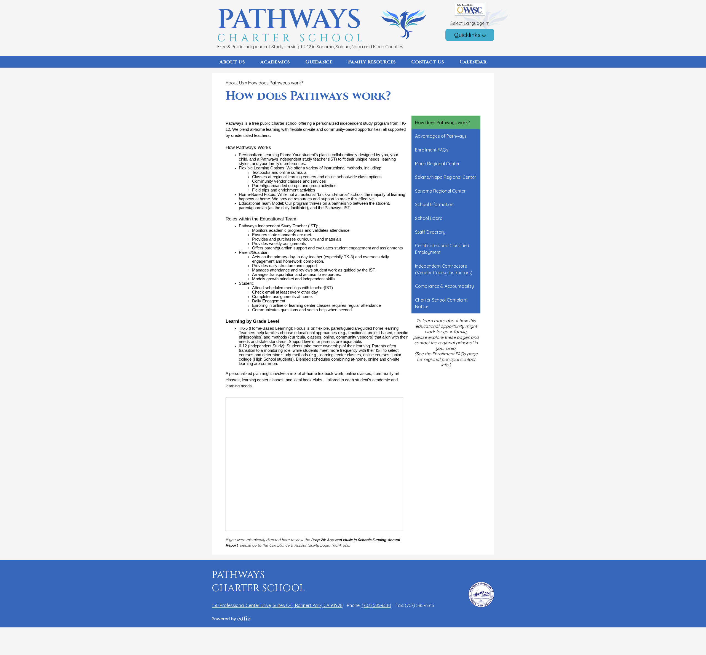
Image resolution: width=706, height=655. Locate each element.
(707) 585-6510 (376, 605)
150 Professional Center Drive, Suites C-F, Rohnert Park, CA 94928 (277, 605)
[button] (232, 62)
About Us (235, 83)
